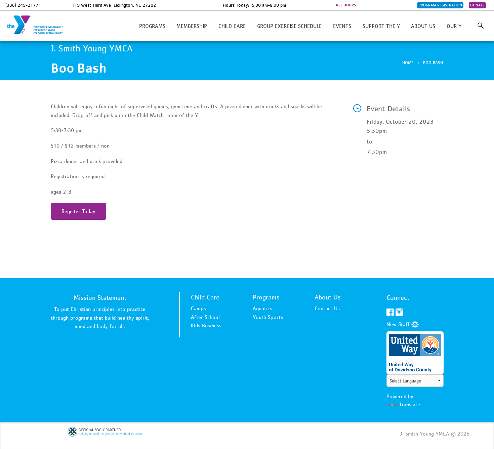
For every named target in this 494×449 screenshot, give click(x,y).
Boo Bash (433, 62)
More (480, 26)
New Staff (398, 324)
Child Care (232, 26)
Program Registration (440, 5)
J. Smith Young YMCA (39, 25)
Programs (152, 26)
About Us (423, 26)
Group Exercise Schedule (289, 26)
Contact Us (327, 308)
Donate (477, 5)
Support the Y (381, 26)
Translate (409, 404)
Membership (191, 26)
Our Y (454, 26)
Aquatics (262, 308)
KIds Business (206, 325)
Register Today (78, 211)
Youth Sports (268, 317)
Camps (198, 308)
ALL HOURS (346, 5)
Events (342, 26)
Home (408, 62)
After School (205, 317)
